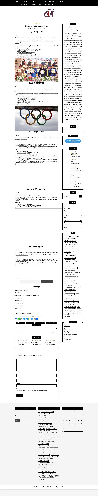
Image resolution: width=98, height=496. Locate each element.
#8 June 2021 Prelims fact (70, 238)
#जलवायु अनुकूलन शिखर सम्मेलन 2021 (71, 276)
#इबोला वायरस (67, 266)
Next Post (54, 333)
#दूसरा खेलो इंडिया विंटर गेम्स (51, 322)
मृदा (64, 328)
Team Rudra (32, 28)
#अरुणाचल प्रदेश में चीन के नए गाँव (49, 435)
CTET (40, 1)
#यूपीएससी (77, 293)
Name (18, 373)
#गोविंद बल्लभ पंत (77, 272)
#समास (78, 306)
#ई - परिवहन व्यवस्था (30, 322)
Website (18, 383)
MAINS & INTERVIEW (24, 4)
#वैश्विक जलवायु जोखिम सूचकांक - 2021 (72, 302)
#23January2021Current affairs (71, 249)
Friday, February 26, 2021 (40, 28)
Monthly (73, 210)
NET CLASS (51, 1)
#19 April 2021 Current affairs (71, 242)
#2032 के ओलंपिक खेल (20, 322)
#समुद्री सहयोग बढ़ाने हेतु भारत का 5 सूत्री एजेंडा (73, 308)
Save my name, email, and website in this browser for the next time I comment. (32, 390)
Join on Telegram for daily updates (73, 141)
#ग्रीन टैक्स (67, 274)
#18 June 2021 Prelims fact (70, 240)
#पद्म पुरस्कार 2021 (77, 283)
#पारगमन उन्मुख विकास (68, 285)
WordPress (64, 486)
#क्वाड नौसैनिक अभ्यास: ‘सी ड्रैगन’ (71, 270)
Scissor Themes (50, 486)
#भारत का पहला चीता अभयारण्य (70, 289)
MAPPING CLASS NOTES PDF (71, 334)
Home (17, 1)
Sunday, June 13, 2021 (76, 177)
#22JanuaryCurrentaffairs (70, 246)
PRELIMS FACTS (59, 1)
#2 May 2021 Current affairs (73, 236)
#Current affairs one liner (70, 255)
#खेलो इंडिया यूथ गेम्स (68, 272)
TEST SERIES (33, 4)
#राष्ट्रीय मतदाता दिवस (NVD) (70, 298)
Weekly (73, 227)
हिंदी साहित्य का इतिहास (75, 168)
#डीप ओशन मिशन (68, 278)
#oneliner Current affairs (70, 259)
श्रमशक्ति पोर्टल (67, 316)
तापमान (65, 325)
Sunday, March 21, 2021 (76, 170)
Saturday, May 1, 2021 (76, 156)
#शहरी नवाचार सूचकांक (36, 325)
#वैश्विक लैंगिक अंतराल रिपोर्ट (69, 304)
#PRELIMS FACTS (68, 261)
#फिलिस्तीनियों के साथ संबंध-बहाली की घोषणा (72, 287)
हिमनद (72, 161)
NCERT (45, 1)
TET (16, 4)
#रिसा (78, 298)
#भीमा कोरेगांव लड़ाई (68, 291)
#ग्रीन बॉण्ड (72, 274)
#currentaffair (67, 253)
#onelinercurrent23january (70, 257)
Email (17, 378)
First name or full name (19, 411)
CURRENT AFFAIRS (24, 1)
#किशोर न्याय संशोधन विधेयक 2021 (71, 268)
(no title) (66, 331)
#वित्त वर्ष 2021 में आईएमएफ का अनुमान (71, 300)
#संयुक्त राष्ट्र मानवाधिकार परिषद (70, 306)
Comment (18, 358)
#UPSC (75, 261)
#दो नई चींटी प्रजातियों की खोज (70, 281)
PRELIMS (34, 1)
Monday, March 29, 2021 (76, 163)
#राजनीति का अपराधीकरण (69, 295)
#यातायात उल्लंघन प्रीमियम (69, 293)
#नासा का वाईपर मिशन (68, 283)
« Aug (63, 431)
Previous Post (20, 333)
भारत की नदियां (67, 338)
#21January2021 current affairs (71, 244)
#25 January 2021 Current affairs (71, 251)
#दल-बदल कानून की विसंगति (40, 322)
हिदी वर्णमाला (73, 176)
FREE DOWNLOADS (49, 4)
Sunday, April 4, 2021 (76, 186)
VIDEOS (40, 4)
